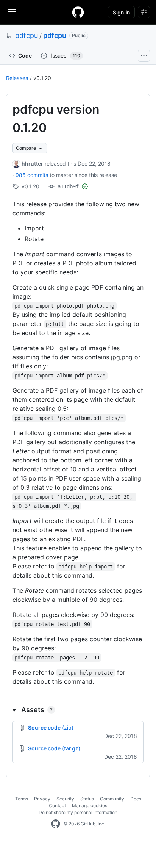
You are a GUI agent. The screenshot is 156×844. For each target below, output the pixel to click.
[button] (78, 710)
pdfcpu (26, 35)
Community (112, 799)
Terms (21, 799)
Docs (135, 799)
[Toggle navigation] (11, 11)
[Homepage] (78, 12)
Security (65, 799)
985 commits (33, 175)
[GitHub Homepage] (55, 824)
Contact (57, 805)
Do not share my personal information (78, 812)
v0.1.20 (42, 78)
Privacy (42, 799)
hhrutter (32, 163)
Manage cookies (89, 805)
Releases (17, 78)
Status (87, 799)
